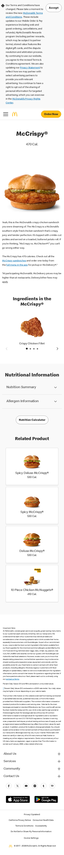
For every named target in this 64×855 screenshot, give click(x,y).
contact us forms (12, 679)
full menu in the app (17, 265)
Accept (53, 8)
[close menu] (5, 114)
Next (57, 348)
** (3, 688)
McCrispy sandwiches (14, 261)
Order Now (51, 114)
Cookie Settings (31, 838)
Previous (6, 348)
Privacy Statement (30, 68)
